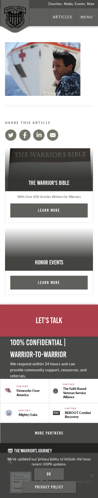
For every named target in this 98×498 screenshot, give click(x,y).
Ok (49, 474)
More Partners (49, 433)
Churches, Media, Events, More (71, 4)
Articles (62, 16)
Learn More (49, 210)
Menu (87, 17)
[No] (91, 475)
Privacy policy (49, 487)
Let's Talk (49, 320)
